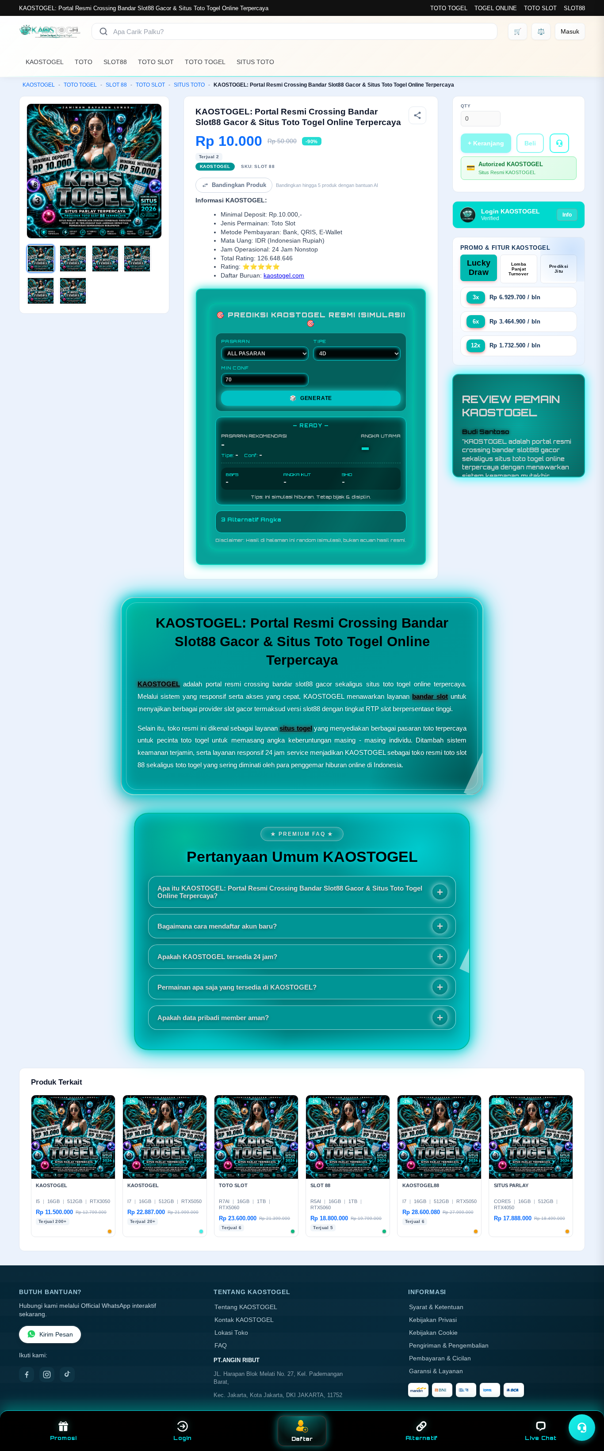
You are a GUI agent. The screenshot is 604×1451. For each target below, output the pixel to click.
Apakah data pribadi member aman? (213, 1017)
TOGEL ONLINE (495, 8)
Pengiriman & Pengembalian (449, 1345)
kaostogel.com (284, 275)
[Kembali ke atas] (584, 1406)
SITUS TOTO (255, 61)
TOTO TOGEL (448, 8)
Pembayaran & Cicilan (440, 1358)
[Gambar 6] (73, 291)
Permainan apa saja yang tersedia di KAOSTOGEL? (237, 987)
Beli (530, 143)
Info (567, 215)
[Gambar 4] (137, 258)
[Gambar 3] (105, 258)
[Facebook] (26, 1374)
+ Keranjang (486, 143)
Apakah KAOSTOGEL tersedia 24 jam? (217, 956)
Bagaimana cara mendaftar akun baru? (217, 926)
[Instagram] (46, 1374)
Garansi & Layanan (436, 1371)
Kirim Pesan (56, 1334)
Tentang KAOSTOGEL (245, 1307)
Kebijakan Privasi (433, 1320)
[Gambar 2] (73, 258)
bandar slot (430, 696)
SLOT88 (574, 8)
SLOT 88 (116, 85)
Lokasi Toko (231, 1332)
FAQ (220, 1345)
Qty (466, 105)
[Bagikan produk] (417, 115)
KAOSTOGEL (45, 61)
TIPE (319, 341)
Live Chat (540, 1438)
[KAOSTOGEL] (50, 31)
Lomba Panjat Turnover (518, 269)
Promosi (63, 1438)
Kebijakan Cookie (433, 1332)
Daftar (302, 1439)
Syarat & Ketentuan (436, 1307)
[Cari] (103, 31)
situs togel (295, 728)
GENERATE (311, 398)
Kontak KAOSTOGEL (244, 1320)
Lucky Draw (479, 268)
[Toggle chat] (582, 1427)
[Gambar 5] (41, 291)
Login (182, 1438)
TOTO (83, 61)
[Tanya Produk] (559, 143)
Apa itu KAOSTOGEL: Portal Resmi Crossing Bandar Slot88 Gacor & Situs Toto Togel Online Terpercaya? (289, 891)
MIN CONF (234, 367)
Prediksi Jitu (558, 269)
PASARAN (235, 341)
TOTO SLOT (540, 8)
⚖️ (541, 31)
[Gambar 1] (41, 258)
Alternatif (421, 1438)
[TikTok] (67, 1374)
